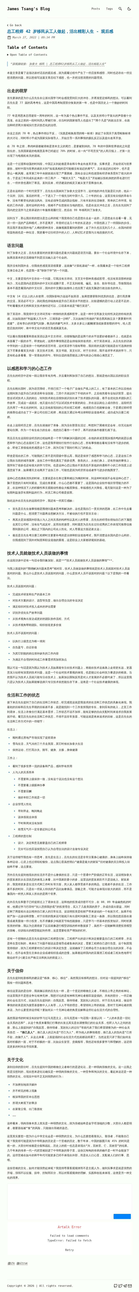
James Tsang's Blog (28, 8)
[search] (120, 9)
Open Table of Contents (28, 54)
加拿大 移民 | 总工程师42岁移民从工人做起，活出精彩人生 (66, 64)
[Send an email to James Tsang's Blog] (130, 1286)
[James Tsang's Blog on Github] (116, 1286)
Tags (109, 8)
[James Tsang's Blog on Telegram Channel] (125, 1286)
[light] (129, 9)
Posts (96, 8)
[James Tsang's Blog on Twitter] (120, 1286)
